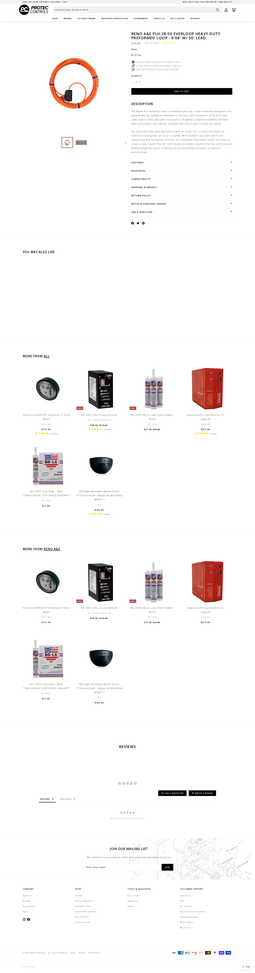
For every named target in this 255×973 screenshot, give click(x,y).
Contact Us (185, 895)
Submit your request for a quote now (44, 2)
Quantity (136, 76)
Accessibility (94, 953)
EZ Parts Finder (86, 18)
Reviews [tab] (45, 798)
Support (195, 18)
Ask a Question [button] (174, 793)
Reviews (27, 901)
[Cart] (234, 9)
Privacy (82, 953)
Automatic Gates (83, 906)
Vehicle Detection (84, 901)
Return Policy (141, 195)
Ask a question (141, 212)
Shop (55, 18)
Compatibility (141, 178)
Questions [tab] (66, 798)
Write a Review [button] (204, 793)
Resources (138, 170)
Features (137, 162)
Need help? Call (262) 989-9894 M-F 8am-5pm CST (207, 2)
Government (141, 18)
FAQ (182, 901)
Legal (73, 953)
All (47, 356)
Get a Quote (177, 18)
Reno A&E (136, 43)
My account (185, 927)
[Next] (124, 142)
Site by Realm (28, 967)
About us (159, 18)
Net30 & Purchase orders (148, 203)
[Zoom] (74, 83)
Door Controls (82, 917)
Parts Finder (134, 895)
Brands (68, 18)
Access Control (82, 922)
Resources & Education (114, 18)
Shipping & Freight (144, 187)
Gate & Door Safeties (85, 911)
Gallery (131, 906)
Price (134, 49)
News (25, 911)
